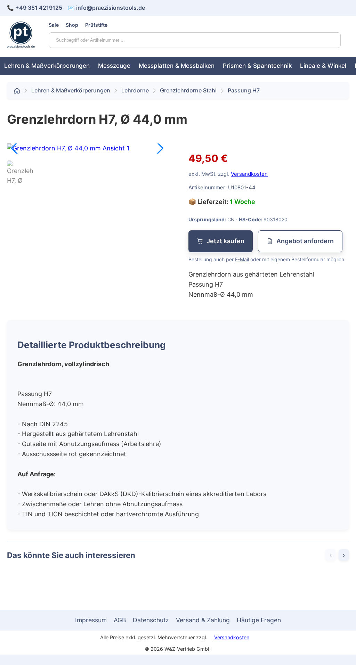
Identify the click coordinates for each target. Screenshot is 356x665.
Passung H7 (244, 90)
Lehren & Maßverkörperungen (47, 65)
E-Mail (242, 259)
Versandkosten (249, 174)
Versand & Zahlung (203, 620)
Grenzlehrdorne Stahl (188, 90)
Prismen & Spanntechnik (257, 65)
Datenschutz (151, 620)
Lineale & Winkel (323, 65)
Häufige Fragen (259, 620)
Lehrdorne (135, 90)
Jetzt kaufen (225, 241)
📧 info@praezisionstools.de (106, 7)
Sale (54, 25)
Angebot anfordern (305, 241)
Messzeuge (114, 65)
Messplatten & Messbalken (177, 65)
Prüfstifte (96, 25)
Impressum (91, 620)
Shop (72, 25)
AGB (120, 620)
